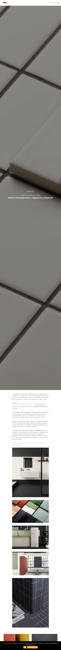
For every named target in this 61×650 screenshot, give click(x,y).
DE (54, 3)
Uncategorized (30, 191)
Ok (25, 647)
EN (52, 3)
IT (49, 3)
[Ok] (59, 645)
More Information (32, 647)
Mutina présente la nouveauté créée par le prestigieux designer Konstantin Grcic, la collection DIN (29, 404)
